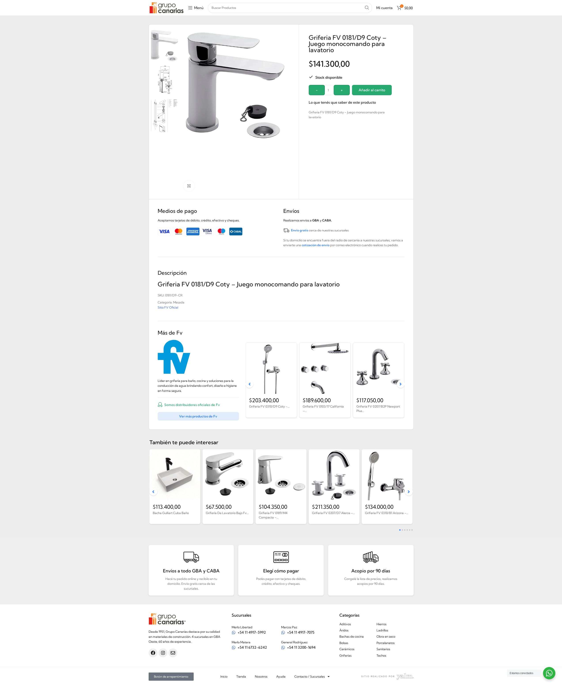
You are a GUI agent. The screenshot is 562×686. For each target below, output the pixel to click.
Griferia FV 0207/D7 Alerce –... (333, 513)
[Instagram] (163, 652)
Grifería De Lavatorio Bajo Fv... (227, 513)
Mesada (178, 302)
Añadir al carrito (372, 90)
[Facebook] (153, 652)
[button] (249, 384)
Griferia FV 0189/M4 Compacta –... (273, 515)
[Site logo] (166, 7)
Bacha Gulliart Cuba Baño (171, 513)
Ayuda (281, 676)
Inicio (223, 676)
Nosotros (261, 676)
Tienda (241, 676)
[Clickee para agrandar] (189, 185)
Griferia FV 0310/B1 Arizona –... (386, 513)
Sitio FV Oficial (168, 307)
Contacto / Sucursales (309, 676)
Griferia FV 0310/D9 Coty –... (269, 406)
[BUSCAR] (367, 8)
